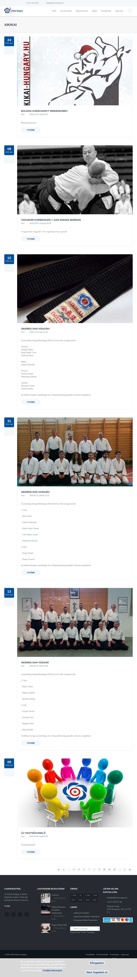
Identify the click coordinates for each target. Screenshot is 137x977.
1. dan (73, 895)
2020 (94, 900)
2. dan (87, 895)
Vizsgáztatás (106, 11)
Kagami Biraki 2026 (59, 925)
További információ (52, 970)
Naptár (94, 11)
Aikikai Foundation (81, 913)
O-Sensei (55, 895)
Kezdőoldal (90, 955)
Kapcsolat (119, 11)
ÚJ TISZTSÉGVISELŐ (33, 833)
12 (114, 869)
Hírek (54, 11)
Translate (91, 932)
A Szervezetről (66, 11)
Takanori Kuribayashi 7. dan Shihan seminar (51, 220)
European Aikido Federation (85, 920)
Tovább (31, 130)
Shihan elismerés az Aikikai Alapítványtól (58, 910)
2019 (87, 900)
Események (114, 955)
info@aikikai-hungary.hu (55, 3)
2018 (80, 900)
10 (104, 869)
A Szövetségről (102, 955)
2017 (73, 900)
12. (81, 895)
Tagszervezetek (82, 11)
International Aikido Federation (87, 916)
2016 (95, 895)
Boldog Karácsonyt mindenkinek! (44, 111)
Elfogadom (97, 962)
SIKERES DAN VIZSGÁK (35, 662)
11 (109, 869)
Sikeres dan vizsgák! (35, 328)
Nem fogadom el (97, 972)
